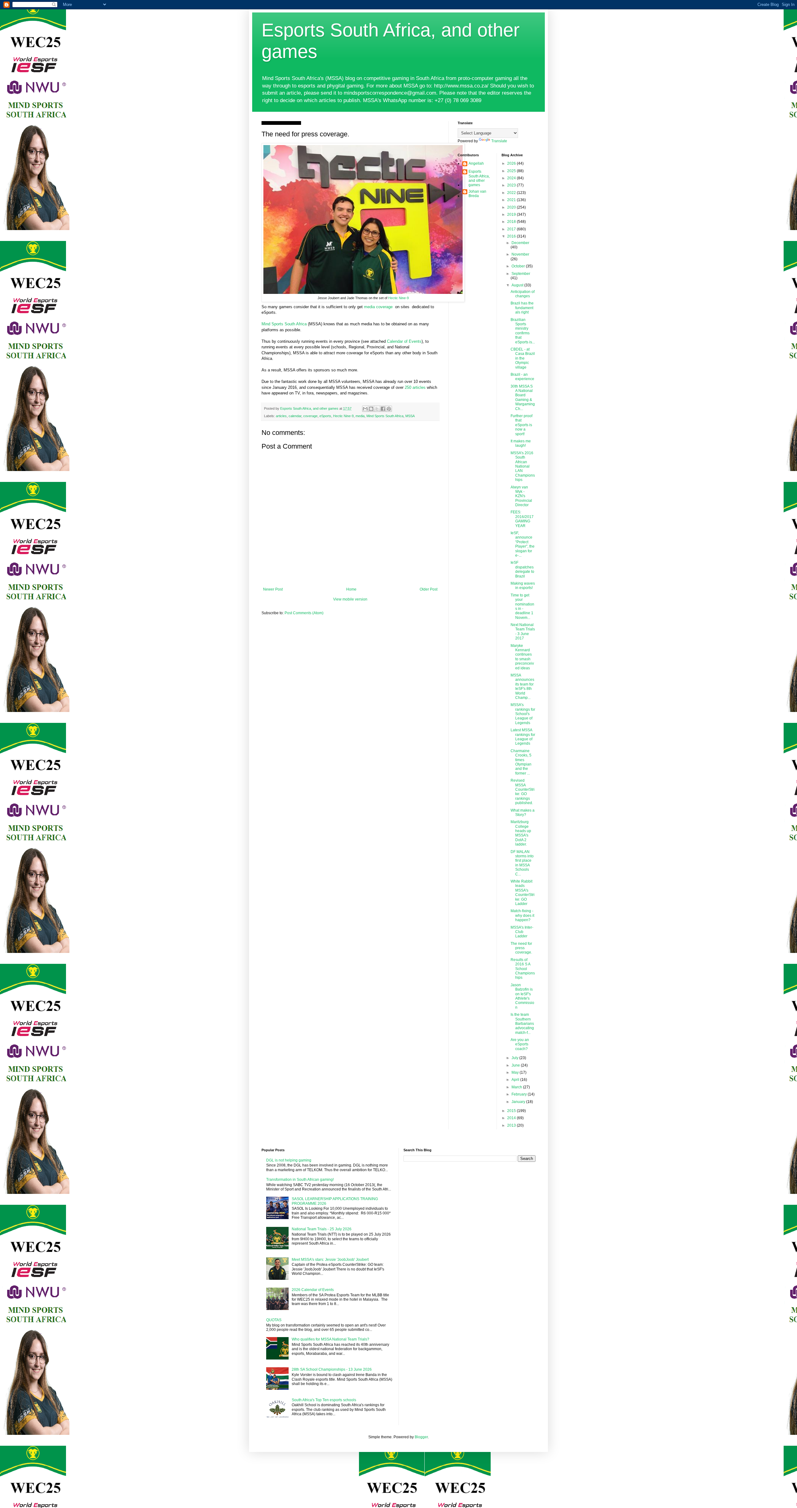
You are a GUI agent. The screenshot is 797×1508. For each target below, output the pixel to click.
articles (281, 416)
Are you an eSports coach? (520, 1044)
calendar (295, 416)
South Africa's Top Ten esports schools (324, 1400)
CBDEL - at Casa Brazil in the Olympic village (523, 358)
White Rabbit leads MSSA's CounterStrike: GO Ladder (523, 892)
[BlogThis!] (371, 409)
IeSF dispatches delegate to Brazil (522, 569)
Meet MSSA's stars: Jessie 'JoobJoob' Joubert (330, 1259)
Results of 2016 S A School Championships (523, 969)
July (515, 1058)
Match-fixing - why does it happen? (522, 915)
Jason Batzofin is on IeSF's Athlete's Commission (522, 996)
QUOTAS (273, 1320)
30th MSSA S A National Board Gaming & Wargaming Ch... (523, 397)
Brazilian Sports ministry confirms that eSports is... (523, 331)
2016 (512, 236)
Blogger (421, 1437)
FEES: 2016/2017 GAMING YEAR (522, 519)
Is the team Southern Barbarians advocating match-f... (522, 1023)
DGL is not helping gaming (288, 1160)
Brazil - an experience (522, 376)
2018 (512, 221)
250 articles (415, 387)
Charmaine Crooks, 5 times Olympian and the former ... (521, 762)
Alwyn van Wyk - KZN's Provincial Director (521, 496)
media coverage (378, 306)
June (516, 1065)
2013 (512, 1125)
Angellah (476, 163)
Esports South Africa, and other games (479, 178)
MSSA (410, 416)
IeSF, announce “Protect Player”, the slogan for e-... (523, 544)
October (519, 266)
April (516, 1079)
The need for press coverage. (521, 948)
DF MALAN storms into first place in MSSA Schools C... (522, 863)
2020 (512, 207)
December (520, 243)
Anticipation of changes (523, 294)
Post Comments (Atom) (304, 613)
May (516, 1072)
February (520, 1094)
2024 (512, 178)
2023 (512, 185)
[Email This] (365, 409)
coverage (310, 416)
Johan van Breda (477, 193)
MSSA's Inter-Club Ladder (522, 932)
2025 (512, 171)
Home (351, 589)
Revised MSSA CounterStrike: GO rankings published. (523, 791)
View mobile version (350, 599)
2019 (512, 214)
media (360, 416)
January (519, 1102)
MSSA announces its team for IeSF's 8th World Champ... (522, 686)
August (518, 285)
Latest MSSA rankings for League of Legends (523, 737)
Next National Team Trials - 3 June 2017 (523, 631)
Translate (499, 141)
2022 (512, 193)
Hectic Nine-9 (398, 298)
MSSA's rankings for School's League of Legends (523, 714)
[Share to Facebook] (383, 409)
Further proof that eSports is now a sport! (521, 425)
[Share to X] (377, 409)
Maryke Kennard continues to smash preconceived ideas (522, 656)
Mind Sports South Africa (285, 324)
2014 (512, 1118)
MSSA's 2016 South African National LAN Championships (523, 466)
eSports (325, 416)
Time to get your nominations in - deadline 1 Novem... (522, 606)
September (521, 273)
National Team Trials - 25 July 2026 (321, 1229)
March (517, 1087)
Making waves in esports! (523, 585)
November (520, 254)
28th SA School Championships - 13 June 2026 (332, 1369)
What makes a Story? (523, 812)
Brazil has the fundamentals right (522, 307)
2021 (512, 200)
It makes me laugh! (521, 443)
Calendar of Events (404, 341)
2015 (512, 1111)
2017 (512, 229)
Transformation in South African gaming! (300, 1179)
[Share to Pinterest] (389, 409)
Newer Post (273, 589)
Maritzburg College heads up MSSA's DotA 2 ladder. (521, 833)
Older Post (428, 589)
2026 (512, 163)
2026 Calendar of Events (313, 1290)
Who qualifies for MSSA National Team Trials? (330, 1339)
